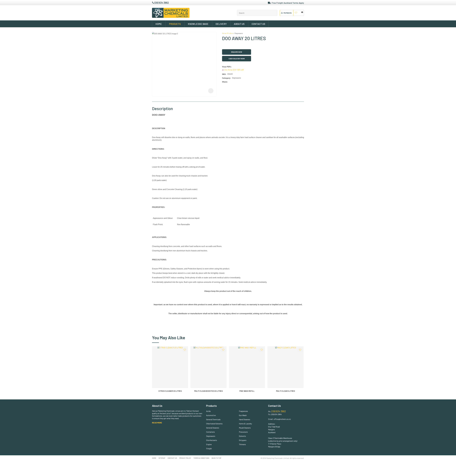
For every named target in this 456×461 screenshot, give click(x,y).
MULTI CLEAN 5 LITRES (285, 391)
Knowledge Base (198, 23)
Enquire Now (236, 52)
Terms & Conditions (201, 458)
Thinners (242, 444)
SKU (224, 74)
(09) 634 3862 (161, 2)
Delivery (221, 23)
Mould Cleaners (245, 428)
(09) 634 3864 (276, 414)
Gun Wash (243, 415)
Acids (208, 411)
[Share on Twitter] (232, 81)
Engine (209, 444)
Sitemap (162, 458)
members (287, 13)
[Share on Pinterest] (239, 82)
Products (175, 23)
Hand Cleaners (244, 419)
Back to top (216, 458)
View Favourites (296, 13)
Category (226, 78)
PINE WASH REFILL (247, 391)
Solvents (242, 436)
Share (224, 82)
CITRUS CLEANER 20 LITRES (170, 391)
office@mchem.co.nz (282, 419)
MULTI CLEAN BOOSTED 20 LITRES (208, 391)
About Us (239, 23)
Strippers (242, 440)
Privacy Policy (185, 458)
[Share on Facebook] (229, 82)
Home (158, 23)
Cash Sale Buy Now (237, 59)
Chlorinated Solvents (214, 423)
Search (274, 13)
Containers (210, 432)
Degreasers (239, 33)
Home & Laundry (245, 423)
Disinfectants (211, 440)
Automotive (211, 415)
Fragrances (243, 411)
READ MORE (157, 422)
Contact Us (258, 23)
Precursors (243, 432)
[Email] (236, 81)
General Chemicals (213, 419)
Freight (209, 448)
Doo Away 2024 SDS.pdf (234, 69)
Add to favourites (184, 349)
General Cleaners (212, 428)
